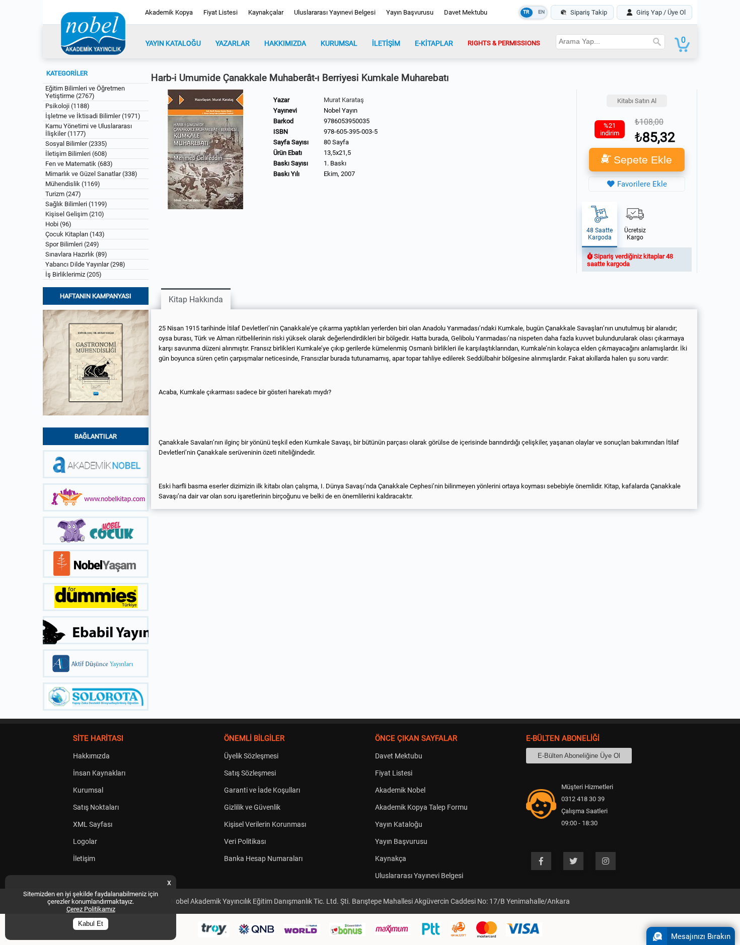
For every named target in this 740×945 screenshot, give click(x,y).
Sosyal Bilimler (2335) (76, 143)
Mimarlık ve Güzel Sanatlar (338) (91, 174)
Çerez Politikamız (90, 909)
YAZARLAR (232, 43)
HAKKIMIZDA (285, 43)
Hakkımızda (91, 756)
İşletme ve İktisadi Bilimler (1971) (92, 116)
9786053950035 (346, 121)
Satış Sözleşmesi (250, 773)
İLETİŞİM (386, 43)
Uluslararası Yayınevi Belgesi (335, 12)
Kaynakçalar (265, 12)
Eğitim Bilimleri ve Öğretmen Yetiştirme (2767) (85, 92)
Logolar (85, 841)
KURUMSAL (339, 43)
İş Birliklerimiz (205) (73, 274)
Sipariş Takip (588, 12)
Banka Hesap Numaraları (263, 858)
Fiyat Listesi (220, 12)
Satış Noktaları (96, 807)
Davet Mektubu (465, 12)
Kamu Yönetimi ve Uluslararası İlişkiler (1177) (88, 129)
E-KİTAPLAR (434, 43)
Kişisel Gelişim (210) (74, 214)
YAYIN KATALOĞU (173, 43)
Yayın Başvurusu (409, 12)
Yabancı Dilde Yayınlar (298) (85, 264)
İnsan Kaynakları (99, 773)
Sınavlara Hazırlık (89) (76, 254)
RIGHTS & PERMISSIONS (504, 43)
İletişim (84, 858)
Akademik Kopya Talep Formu (421, 807)
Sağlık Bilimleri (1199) (76, 204)
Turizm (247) (63, 194)
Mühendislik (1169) (72, 184)
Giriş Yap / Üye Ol (661, 12)
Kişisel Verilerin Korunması (265, 824)
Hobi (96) (58, 224)
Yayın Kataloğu (398, 824)
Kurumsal (88, 790)
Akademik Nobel (400, 790)
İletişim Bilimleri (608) (76, 153)
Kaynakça (390, 858)
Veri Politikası (245, 841)
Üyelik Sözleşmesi (251, 756)
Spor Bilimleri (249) (72, 244)
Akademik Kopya (169, 12)
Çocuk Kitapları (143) (75, 234)
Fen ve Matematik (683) (79, 163)
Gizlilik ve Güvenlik (252, 807)
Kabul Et (90, 923)
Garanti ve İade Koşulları (262, 790)
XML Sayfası (92, 824)
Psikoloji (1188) (67, 106)
